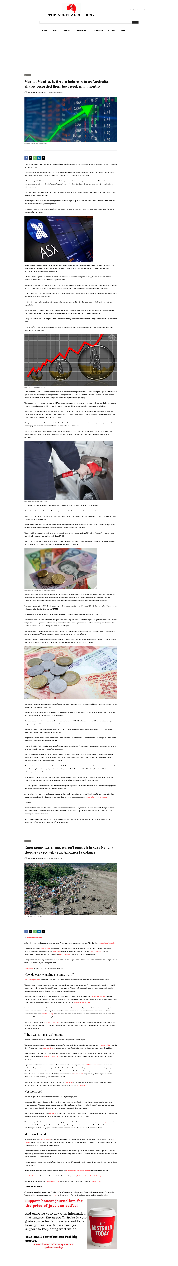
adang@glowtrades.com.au (97, 797)
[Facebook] (130, 10)
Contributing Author (37, 92)
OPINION (27, 75)
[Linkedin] (137, 10)
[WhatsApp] (35, 158)
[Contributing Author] (26, 92)
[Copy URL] (43, 158)
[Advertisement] (89, 54)
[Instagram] (133, 10)
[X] (141, 10)
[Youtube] (144, 10)
